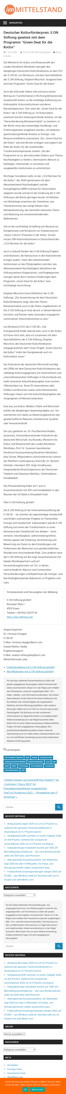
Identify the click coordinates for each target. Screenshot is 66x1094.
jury (7, 766)
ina (54, 762)
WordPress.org (15, 1077)
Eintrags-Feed (14, 1069)
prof (14, 766)
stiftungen (36, 766)
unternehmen (12, 770)
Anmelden (12, 1065)
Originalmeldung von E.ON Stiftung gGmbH (31, 667)
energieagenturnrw (15, 762)
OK (25, 1089)
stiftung (23, 766)
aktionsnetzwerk (14, 757)
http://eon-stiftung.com (20, 616)
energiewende (35, 762)
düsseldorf (46, 757)
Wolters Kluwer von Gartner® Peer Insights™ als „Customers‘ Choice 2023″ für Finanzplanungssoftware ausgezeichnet (31, 784)
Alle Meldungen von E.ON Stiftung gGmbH (30, 671)
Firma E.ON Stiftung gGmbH (36, 52)
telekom (49, 766)
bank (34, 757)
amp (27, 757)
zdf (23, 770)
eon (48, 762)
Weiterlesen (37, 1089)
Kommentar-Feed (16, 1073)
